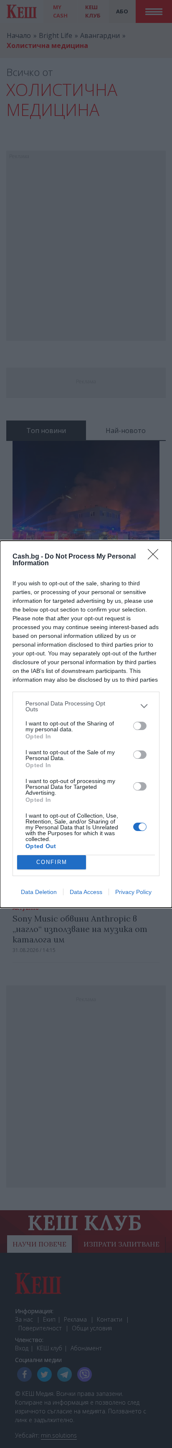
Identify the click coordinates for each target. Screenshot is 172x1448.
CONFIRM (51, 862)
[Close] (156, 557)
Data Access (86, 892)
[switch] (140, 726)
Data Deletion (39, 892)
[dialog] (86, 724)
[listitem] (86, 706)
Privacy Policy (133, 892)
